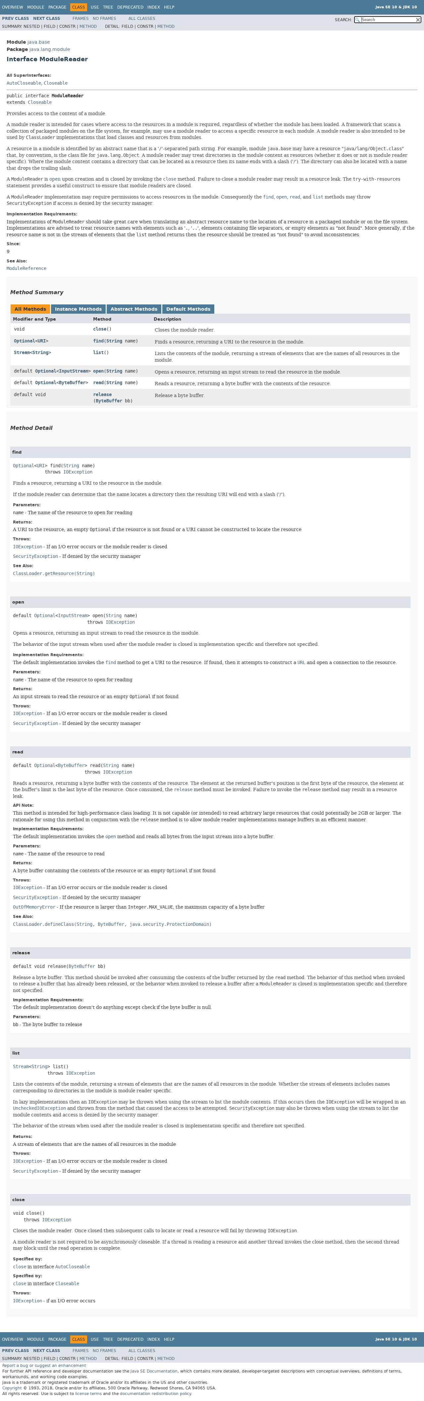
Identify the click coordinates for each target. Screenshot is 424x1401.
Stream (22, 352)
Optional (24, 341)
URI (42, 341)
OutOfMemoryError (34, 907)
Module (35, 7)
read (98, 382)
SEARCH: (343, 20)
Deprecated (130, 7)
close (99, 329)
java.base (38, 42)
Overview (12, 7)
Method (88, 26)
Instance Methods (78, 309)
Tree (108, 7)
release (102, 394)
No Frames (104, 18)
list (98, 352)
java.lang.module (49, 49)
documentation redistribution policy (155, 1393)
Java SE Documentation (154, 1371)
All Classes (142, 18)
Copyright (12, 1388)
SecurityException (35, 556)
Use (95, 7)
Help (169, 7)
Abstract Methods (134, 309)
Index (153, 7)
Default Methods (188, 309)
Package (57, 7)
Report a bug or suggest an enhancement (44, 1365)
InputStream (73, 371)
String (114, 341)
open (55, 179)
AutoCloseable (24, 83)
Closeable (56, 83)
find (98, 341)
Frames (81, 18)
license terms (88, 1393)
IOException (77, 472)
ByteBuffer (72, 382)
